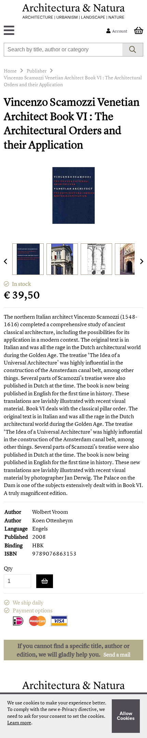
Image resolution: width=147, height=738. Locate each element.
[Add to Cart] (44, 581)
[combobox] (63, 49)
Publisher (36, 70)
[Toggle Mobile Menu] (56, 31)
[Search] (132, 49)
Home (10, 70)
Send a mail (117, 654)
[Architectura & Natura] (73, 11)
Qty (8, 568)
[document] (73, 716)
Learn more (19, 722)
